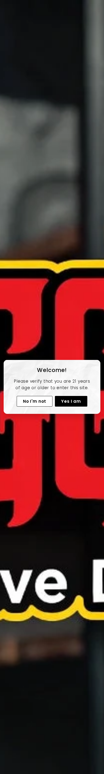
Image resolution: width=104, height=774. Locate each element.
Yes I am (71, 401)
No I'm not (34, 401)
